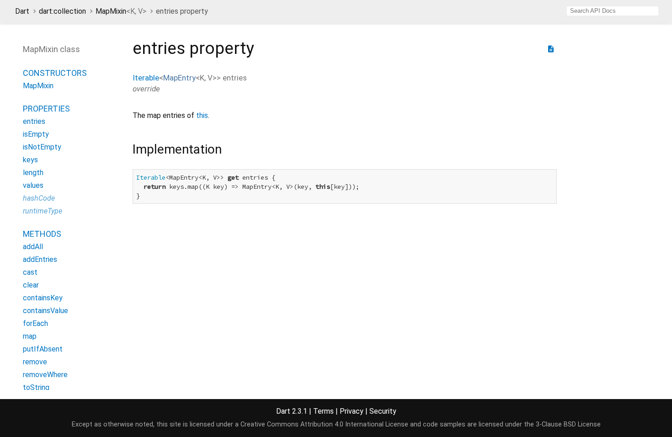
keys (30, 159)
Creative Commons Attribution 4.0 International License (324, 424)
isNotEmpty (42, 147)
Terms (323, 411)
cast (30, 272)
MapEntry (179, 77)
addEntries (40, 259)
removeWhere (45, 374)
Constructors (55, 73)
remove (35, 361)
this (202, 115)
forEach (35, 323)
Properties (46, 108)
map (30, 336)
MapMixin (121, 11)
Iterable (146, 77)
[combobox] (612, 11)
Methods (42, 234)
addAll (33, 246)
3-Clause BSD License (568, 424)
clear (31, 285)
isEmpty (36, 134)
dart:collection (62, 11)
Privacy (351, 411)
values (33, 185)
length (33, 172)
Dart (22, 11)
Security (382, 411)
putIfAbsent (43, 349)
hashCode (39, 198)
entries (34, 121)
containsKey (43, 297)
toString (36, 387)
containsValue (45, 310)
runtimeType (42, 211)
